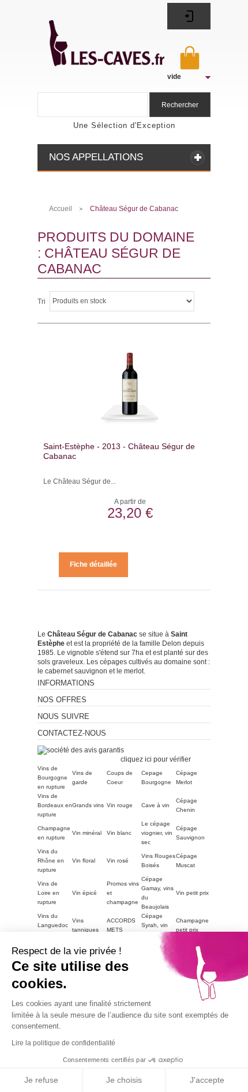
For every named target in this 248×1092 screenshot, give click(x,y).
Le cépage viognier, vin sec (156, 832)
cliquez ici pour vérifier (155, 759)
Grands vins (88, 805)
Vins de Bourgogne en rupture (52, 777)
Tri (41, 302)
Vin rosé (118, 860)
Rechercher (179, 105)
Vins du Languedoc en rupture (52, 925)
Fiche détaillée (93, 564)
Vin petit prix (192, 893)
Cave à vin (155, 805)
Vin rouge (120, 805)
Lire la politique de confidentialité (63, 1043)
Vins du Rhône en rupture (50, 860)
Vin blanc (119, 833)
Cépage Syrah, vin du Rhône (154, 925)
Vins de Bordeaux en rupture (54, 805)
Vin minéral (87, 833)
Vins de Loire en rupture (48, 892)
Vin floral (83, 860)
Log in (189, 16)
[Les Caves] (94, 36)
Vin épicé (84, 893)
